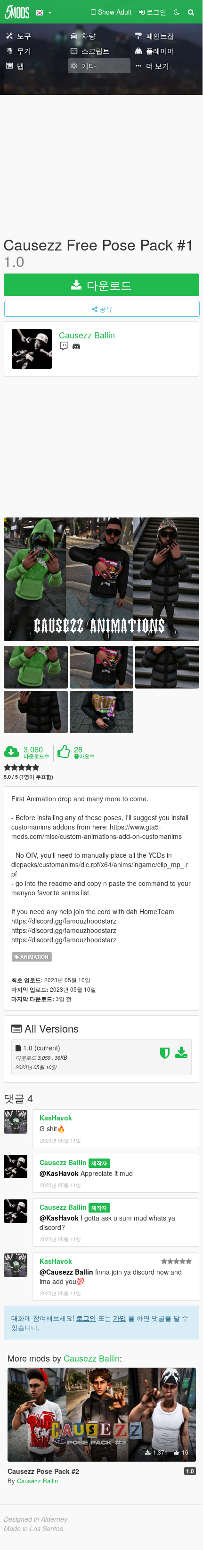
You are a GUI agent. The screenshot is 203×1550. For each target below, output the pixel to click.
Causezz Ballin (87, 335)
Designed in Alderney (35, 1519)
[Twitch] (64, 345)
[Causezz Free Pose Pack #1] (101, 579)
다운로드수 (36, 756)
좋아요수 (84, 756)
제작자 (99, 1162)
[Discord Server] (76, 345)
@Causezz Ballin (66, 1271)
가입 (119, 1318)
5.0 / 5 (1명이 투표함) (28, 776)
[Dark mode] (176, 11)
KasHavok (56, 1117)
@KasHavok (59, 1173)
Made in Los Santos (33, 1528)
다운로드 (107, 284)
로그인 (86, 1318)
